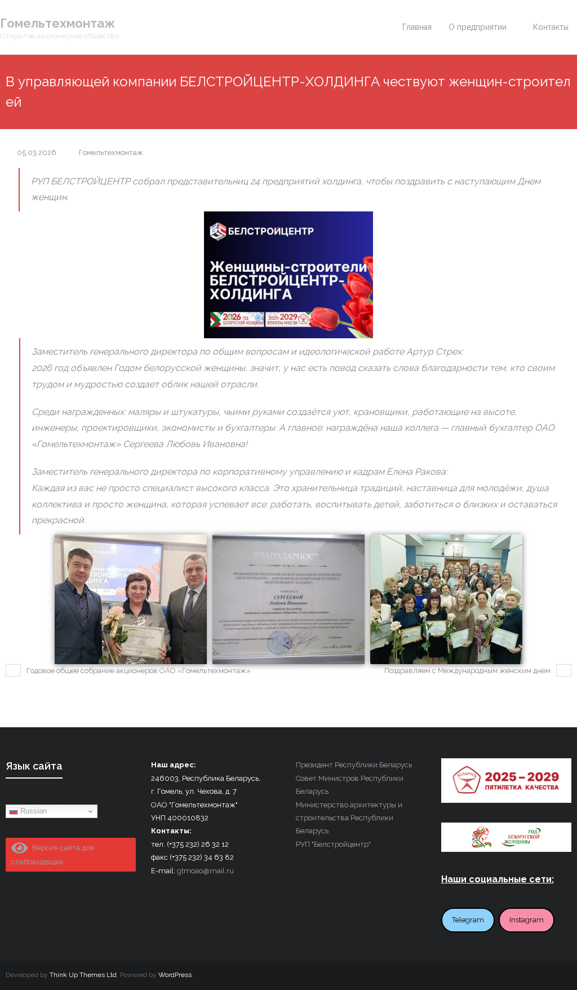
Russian (32, 811)
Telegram (468, 920)
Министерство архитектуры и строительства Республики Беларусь (349, 818)
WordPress (175, 975)
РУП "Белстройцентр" (333, 844)
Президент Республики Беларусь (354, 765)
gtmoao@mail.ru (205, 871)
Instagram (526, 920)
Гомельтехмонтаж (111, 152)
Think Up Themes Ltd (83, 975)
